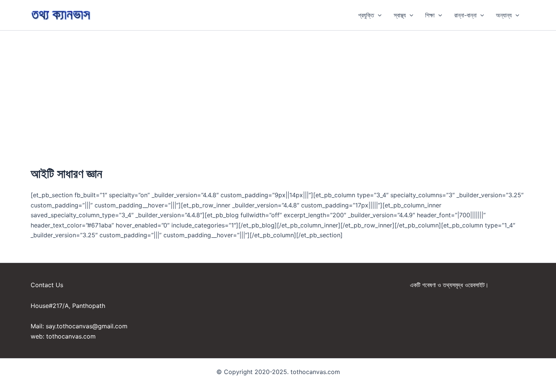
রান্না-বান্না (465, 15)
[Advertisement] (278, 87)
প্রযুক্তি (366, 15)
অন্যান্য (504, 15)
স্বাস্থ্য (400, 15)
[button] (378, 15)
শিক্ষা (430, 15)
